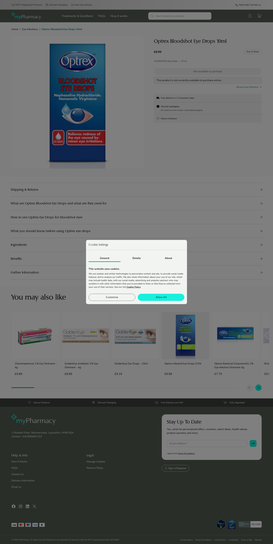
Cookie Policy (134, 287)
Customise (112, 297)
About (168, 258)
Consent (104, 258)
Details (136, 258)
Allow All (161, 297)
